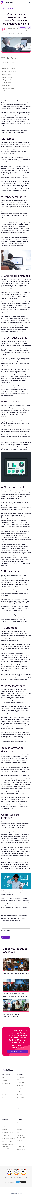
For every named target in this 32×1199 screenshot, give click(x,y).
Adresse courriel (5, 930)
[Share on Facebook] (16, 58)
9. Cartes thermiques (8, 88)
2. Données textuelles (8, 68)
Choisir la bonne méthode (9, 94)
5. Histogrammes (7, 77)
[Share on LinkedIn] (8, 58)
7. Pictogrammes (7, 82)
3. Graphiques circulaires (9, 71)
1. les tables (5, 66)
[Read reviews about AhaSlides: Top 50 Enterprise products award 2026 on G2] (9, 1172)
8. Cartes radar (6, 85)
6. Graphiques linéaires (8, 80)
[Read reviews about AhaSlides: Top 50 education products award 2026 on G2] (23, 1172)
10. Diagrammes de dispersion (10, 91)
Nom (2, 924)
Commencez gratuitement (17, 1051)
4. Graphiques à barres (8, 74)
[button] (29, 2)
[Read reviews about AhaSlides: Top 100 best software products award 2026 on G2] (16, 1172)
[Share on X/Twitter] (12, 58)
